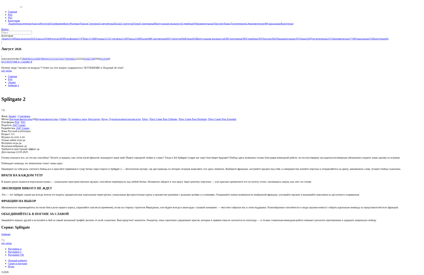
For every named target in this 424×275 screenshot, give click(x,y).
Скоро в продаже (17, 263)
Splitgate (5, 234)
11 (48, 58)
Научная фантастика (20, 119)
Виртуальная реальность (168, 23)
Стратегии (127, 23)
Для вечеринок (238, 23)
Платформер (57, 23)
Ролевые (75, 23)
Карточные (287, 23)
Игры (11, 266)
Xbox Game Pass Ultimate (163, 119)
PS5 (23, 122)
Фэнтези (45, 23)
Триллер (218, 23)
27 (90, 58)
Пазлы (117, 23)
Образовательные (204, 23)
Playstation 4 (14, 248)
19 (69, 58)
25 (85, 58)
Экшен (12, 23)
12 (50, 58)
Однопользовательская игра (125, 119)
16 (61, 58)
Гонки (136, 23)
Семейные (188, 23)
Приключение (24, 23)
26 (87, 58)
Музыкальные (273, 23)
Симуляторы (107, 23)
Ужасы (83, 23)
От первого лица (77, 119)
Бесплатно (94, 119)
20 (72, 58)
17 (64, 58)
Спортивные (147, 23)
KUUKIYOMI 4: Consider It (16, 61)
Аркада (36, 23)
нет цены (6, 70)
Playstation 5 (14, 251)
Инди (104, 119)
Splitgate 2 (13, 85)
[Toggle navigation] (21, 6)
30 (28, 58)
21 (74, 58)
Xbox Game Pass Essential (222, 119)
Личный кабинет (17, 260)
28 (23, 58)
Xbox (145, 119)
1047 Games (19, 125)
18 (66, 58)
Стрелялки (93, 23)
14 (56, 58)
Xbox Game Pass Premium (192, 119)
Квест (67, 23)
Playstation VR (16, 254)
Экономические (256, 23)
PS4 (10, 79)
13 (53, 58)
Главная (12, 76)
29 (26, 58)
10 (45, 58)
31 (31, 58)
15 (58, 58)
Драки (226, 23)
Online (63, 119)
